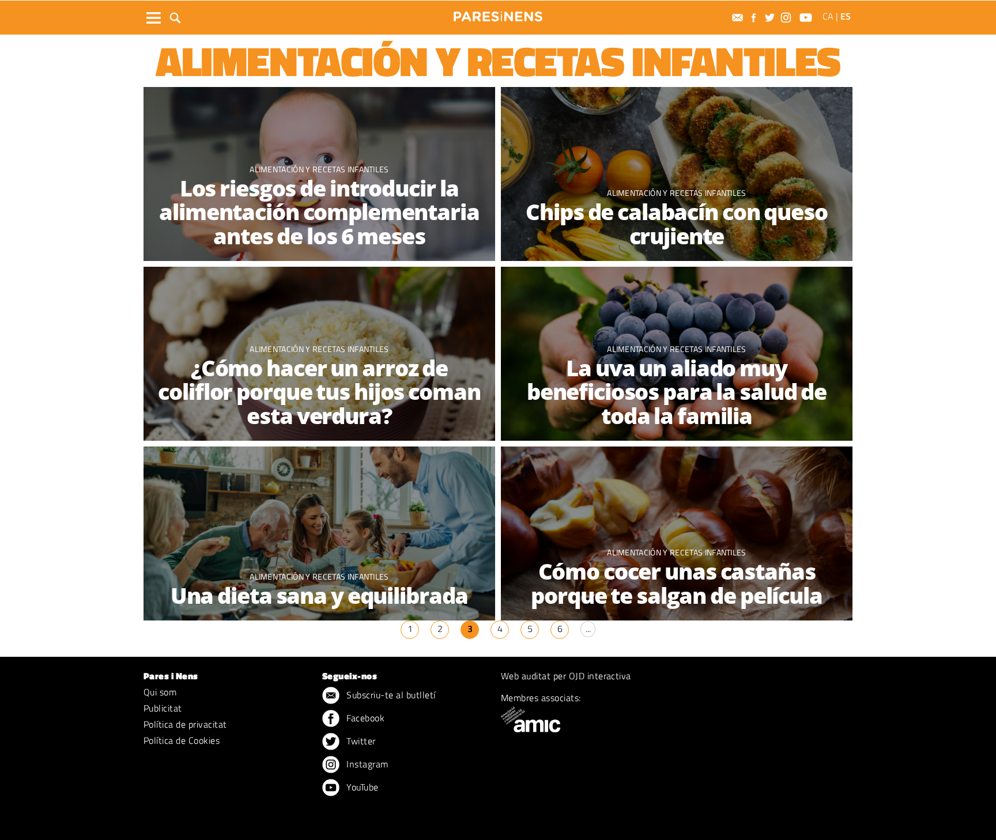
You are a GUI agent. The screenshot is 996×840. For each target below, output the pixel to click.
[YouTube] (807, 17)
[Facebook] (755, 17)
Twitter (360, 741)
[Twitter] (771, 17)
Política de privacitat (185, 724)
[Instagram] (787, 17)
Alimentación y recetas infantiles (319, 169)
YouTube (361, 787)
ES (845, 16)
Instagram (366, 764)
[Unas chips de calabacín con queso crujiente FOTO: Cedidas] (676, 175)
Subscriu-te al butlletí (390, 695)
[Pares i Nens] (498, 16)
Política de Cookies (182, 740)
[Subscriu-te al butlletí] (739, 17)
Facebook (364, 718)
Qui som (160, 692)
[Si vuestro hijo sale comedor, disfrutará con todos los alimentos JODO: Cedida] (319, 534)
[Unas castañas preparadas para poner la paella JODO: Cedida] (676, 534)
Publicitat (163, 708)
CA (828, 16)
